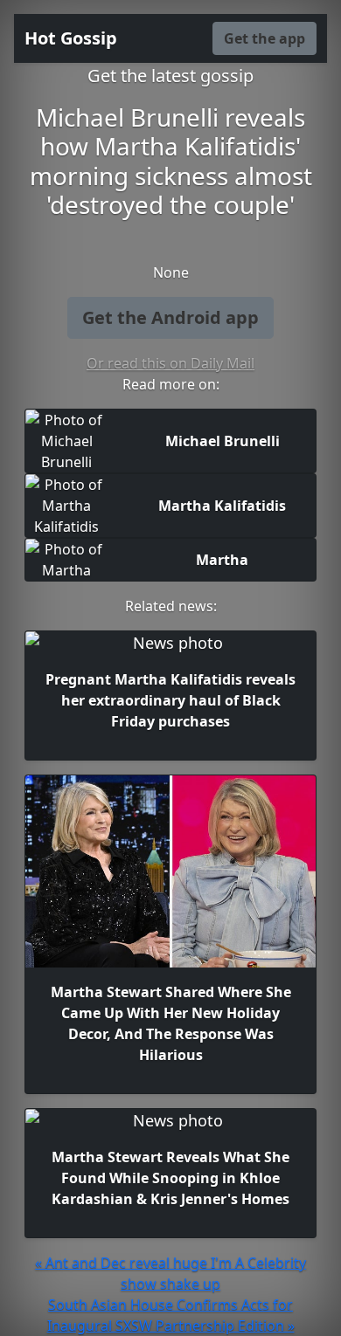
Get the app (264, 38)
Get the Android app (170, 317)
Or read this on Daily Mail (170, 363)
